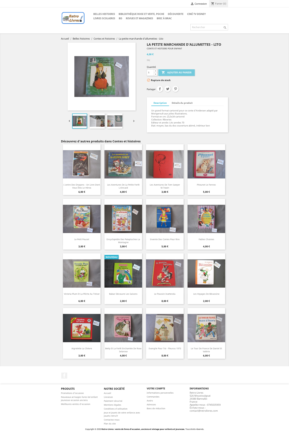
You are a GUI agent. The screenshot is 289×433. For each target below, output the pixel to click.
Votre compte (156, 388)
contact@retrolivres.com (204, 410)
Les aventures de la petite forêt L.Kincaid (123, 186)
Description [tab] (160, 102)
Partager (160, 89)
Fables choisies (206, 239)
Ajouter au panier (177, 72)
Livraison (108, 397)
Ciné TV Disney (196, 14)
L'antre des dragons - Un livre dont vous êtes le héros (82, 186)
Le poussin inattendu (165, 293)
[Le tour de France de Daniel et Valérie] (206, 328)
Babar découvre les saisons (123, 293)
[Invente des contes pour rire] (165, 219)
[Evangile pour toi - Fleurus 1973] (165, 328)
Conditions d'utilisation (115, 408)
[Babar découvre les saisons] (123, 273)
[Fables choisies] (206, 219)
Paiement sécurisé (113, 400)
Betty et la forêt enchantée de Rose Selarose (123, 350)
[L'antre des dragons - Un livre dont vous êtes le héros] (82, 164)
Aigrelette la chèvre (81, 348)
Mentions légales (112, 404)
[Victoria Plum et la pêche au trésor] (82, 273)
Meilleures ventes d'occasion (75, 404)
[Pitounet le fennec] (206, 164)
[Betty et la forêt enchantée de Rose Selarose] (123, 328)
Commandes (153, 396)
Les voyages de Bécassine (206, 293)
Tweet (168, 89)
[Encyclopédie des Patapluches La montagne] (123, 219)
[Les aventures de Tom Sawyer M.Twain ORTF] (165, 164)
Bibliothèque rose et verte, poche (141, 14)
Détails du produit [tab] (182, 102)
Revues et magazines (139, 18)
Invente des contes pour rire (165, 239)
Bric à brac (164, 18)
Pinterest (175, 89)
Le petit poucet (81, 239)
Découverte (175, 14)
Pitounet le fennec (206, 184)
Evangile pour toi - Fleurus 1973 (165, 348)
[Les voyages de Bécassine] (206, 273)
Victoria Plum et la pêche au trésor (82, 293)
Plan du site (110, 423)
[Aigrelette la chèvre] (82, 328)
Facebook (64, 376)
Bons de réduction (156, 408)
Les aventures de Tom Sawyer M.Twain (165, 186)
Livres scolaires (104, 18)
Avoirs (150, 400)
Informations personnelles (160, 392)
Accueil (107, 393)
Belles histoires (104, 14)
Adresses (151, 404)
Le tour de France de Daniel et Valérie (206, 350)
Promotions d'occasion (72, 393)
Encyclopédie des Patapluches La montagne (123, 241)
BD (120, 18)
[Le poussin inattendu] (165, 273)
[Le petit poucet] (82, 219)
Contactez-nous (112, 419)
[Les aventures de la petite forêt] (123, 164)
